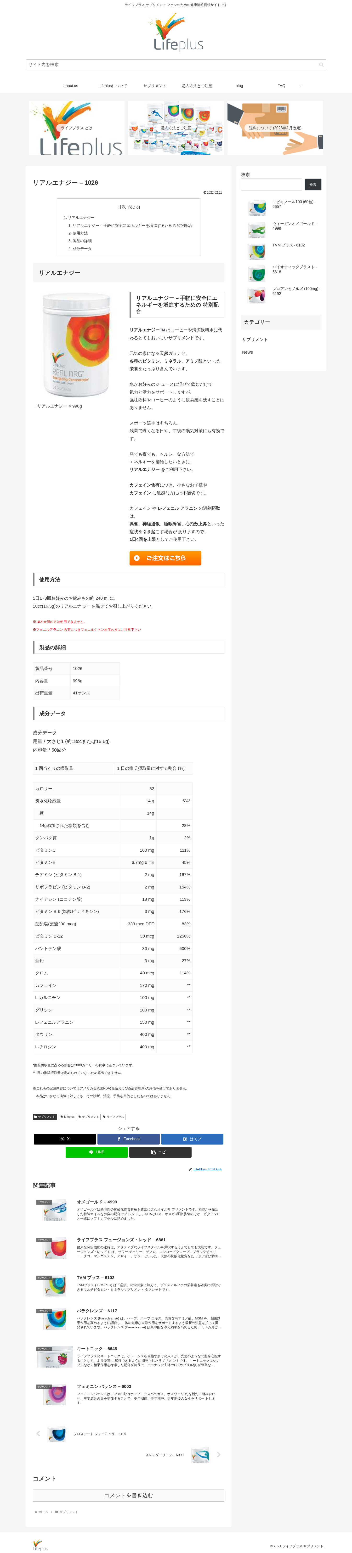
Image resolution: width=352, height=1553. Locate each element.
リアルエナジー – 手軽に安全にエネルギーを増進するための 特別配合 (133, 225)
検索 (245, 174)
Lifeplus (69, 1116)
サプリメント (46, 1116)
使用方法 (80, 233)
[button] (321, 64)
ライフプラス (115, 1116)
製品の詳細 (82, 241)
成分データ (82, 248)
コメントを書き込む (128, 1495)
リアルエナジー (81, 217)
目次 (121, 206)
